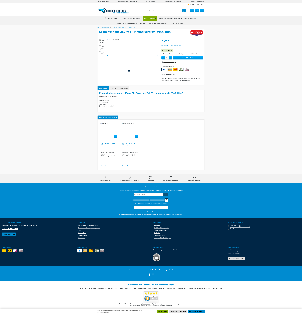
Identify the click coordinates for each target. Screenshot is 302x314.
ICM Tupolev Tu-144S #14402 (108, 144)
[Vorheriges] (108, 55)
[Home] (106, 18)
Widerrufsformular (159, 235)
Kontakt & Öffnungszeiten (197, 1)
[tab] (103, 88)
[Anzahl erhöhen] (170, 57)
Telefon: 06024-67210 (10, 229)
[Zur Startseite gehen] (113, 11)
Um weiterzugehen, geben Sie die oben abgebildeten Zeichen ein (151, 204)
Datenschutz (82, 233)
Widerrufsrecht (82, 235)
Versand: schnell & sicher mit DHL (128, 1)
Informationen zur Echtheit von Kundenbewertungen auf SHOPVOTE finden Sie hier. (200, 288)
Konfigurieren (162, 311)
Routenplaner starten (237, 259)
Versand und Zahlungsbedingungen (89, 228)
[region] (129, 56)
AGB (160, 214)
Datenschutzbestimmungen (134, 214)
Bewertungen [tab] (124, 88)
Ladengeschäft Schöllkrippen (173, 1)
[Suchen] (184, 10)
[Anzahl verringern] (163, 57)
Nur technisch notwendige (178, 311)
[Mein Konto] (197, 10)
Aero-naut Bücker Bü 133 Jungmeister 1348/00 (128, 144)
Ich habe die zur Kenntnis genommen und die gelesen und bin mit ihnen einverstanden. (152, 214)
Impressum (81, 238)
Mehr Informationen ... (103, 312)
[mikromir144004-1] (132, 56)
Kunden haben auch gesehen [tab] (108, 117)
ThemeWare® (168, 305)
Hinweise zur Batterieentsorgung (88, 225)
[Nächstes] (157, 55)
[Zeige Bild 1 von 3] (129, 71)
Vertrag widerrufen (9, 234)
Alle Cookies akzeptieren (196, 311)
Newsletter (157, 225)
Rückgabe (157, 233)
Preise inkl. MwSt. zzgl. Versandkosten (171, 45)
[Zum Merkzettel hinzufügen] (115, 136)
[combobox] (164, 10)
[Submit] (165, 194)
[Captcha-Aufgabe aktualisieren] (166, 200)
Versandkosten (146, 304)
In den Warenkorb (187, 58)
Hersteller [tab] (113, 88)
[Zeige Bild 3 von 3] (136, 71)
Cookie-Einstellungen (160, 230)
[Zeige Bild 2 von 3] (132, 71)
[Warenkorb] (202, 10)
